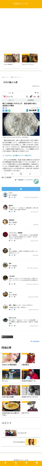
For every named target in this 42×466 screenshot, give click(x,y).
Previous (2, 61)
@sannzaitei (34, 212)
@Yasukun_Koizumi (32, 284)
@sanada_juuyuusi (32, 268)
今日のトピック (8, 336)
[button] (38, 326)
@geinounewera (33, 309)
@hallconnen (34, 241)
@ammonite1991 (33, 297)
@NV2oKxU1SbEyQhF (31, 197)
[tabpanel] (11, 60)
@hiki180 (35, 255)
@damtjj (35, 224)
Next (40, 61)
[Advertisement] (21, 30)
